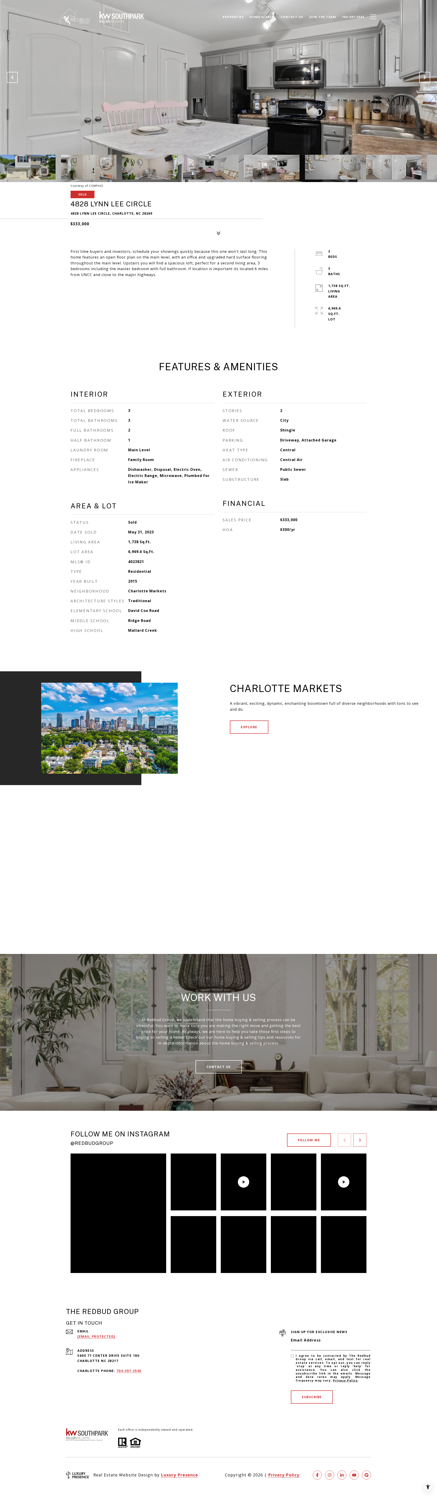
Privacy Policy (345, 1380)
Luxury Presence (179, 1475)
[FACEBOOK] (317, 1475)
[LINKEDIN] (341, 1475)
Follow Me (309, 1140)
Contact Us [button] (218, 1067)
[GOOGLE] (366, 1475)
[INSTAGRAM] (329, 1475)
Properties (233, 17)
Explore (249, 727)
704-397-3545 (129, 1371)
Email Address (306, 1340)
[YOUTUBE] (354, 1475)
